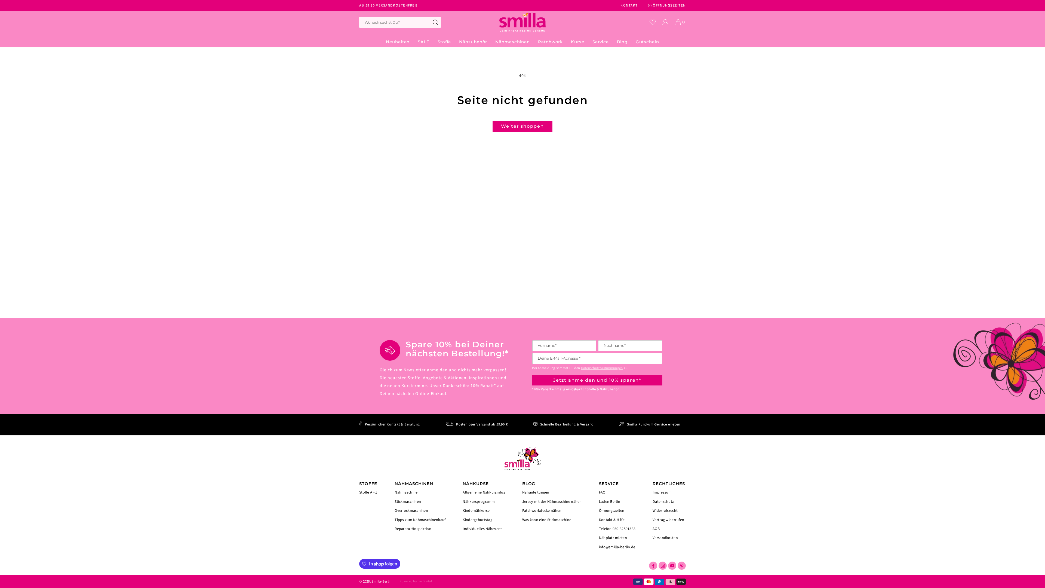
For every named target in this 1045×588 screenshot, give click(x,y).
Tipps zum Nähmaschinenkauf (420, 520)
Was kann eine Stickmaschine (546, 519)
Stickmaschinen (408, 501)
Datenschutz (663, 501)
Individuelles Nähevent (482, 528)
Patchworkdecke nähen (542, 510)
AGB (656, 529)
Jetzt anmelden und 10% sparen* (597, 380)
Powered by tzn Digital (415, 581)
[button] (444, 41)
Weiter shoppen (522, 126)
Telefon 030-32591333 (617, 529)
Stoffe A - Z (368, 493)
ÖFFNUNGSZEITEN (669, 5)
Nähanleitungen (535, 493)
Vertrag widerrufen (668, 520)
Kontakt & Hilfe (612, 520)
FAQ (602, 493)
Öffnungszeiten (612, 510)
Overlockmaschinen (411, 510)
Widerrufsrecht (665, 510)
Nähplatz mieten (613, 538)
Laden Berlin (609, 501)
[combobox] (400, 22)
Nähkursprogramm (479, 501)
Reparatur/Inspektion (413, 528)
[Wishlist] (653, 22)
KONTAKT (629, 5)
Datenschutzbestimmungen (602, 368)
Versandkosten (665, 537)
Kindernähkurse (476, 510)
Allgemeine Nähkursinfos (484, 493)
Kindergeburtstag (477, 520)
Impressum (662, 493)
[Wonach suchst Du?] (435, 22)
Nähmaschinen (407, 493)
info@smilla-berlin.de (617, 546)
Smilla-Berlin (381, 581)
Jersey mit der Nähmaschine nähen (552, 501)
